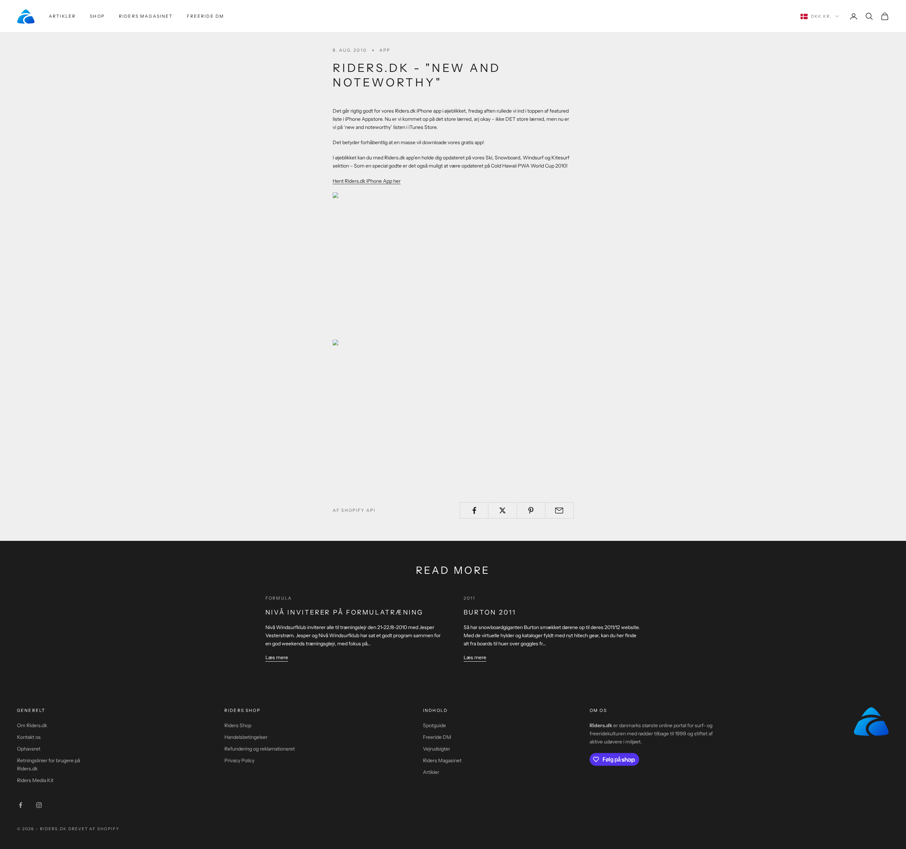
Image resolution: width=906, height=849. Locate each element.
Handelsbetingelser (246, 737)
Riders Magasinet (146, 16)
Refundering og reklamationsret (259, 749)
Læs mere (276, 657)
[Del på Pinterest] (531, 510)
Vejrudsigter (436, 749)
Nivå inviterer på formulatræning (344, 612)
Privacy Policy (239, 760)
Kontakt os (29, 737)
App (384, 50)
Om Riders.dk (32, 725)
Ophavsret (28, 749)
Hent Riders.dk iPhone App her (367, 181)
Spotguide (434, 725)
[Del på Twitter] (502, 510)
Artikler (62, 16)
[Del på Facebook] (474, 510)
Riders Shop (237, 725)
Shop (97, 16)
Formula (278, 598)
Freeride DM (205, 16)
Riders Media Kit (35, 780)
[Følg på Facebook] (20, 805)
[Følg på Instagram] (38, 805)
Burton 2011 (490, 612)
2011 (470, 598)
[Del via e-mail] (559, 510)
